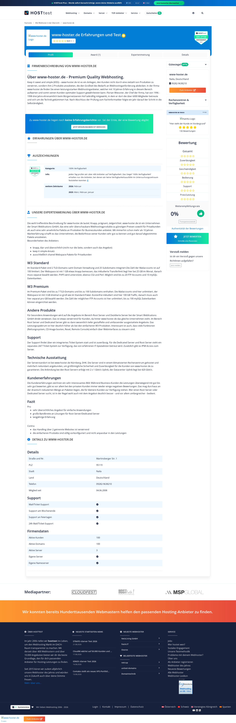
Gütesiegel (178, 64)
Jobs (170, 640)
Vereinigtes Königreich (205, 706)
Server (102, 13)
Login (95, 706)
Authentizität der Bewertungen (187, 228)
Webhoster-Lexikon (178, 675)
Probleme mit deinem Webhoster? (185, 655)
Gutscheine (153, 13)
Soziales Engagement (179, 648)
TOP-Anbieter (118, 13)
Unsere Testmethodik (179, 651)
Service (134, 13)
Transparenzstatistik (187, 221)
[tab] (188, 64)
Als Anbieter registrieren (180, 661)
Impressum (120, 706)
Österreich (170, 706)
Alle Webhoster (176, 672)
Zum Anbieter (185, 90)
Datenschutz (137, 706)
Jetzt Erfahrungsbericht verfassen (89, 127)
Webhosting (71, 13)
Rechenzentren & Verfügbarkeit (179, 101)
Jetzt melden (175, 265)
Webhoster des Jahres (179, 665)
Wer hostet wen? (176, 644)
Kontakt (106, 706)
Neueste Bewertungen (179, 668)
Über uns (172, 658)
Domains (88, 13)
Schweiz (185, 706)
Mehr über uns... (32, 683)
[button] (64, 40)
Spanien (226, 706)
